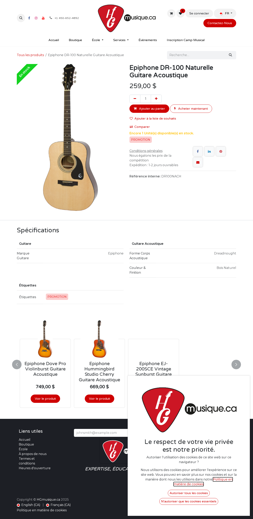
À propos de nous (32, 454)
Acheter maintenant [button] (192, 109)
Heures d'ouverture (35, 468)
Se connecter (199, 13)
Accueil (24, 440)
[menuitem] (53, 40)
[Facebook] (29, 18)
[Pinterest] (221, 151)
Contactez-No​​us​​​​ (220, 23)
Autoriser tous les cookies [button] (189, 493)
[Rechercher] (230, 55)
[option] (126, 364)
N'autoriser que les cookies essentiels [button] (188, 501)
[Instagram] (36, 18)
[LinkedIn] (209, 151)
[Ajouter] (156, 99)
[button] (21, 18)
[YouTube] (43, 18)
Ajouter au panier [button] (151, 109)
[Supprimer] (134, 99)
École (23, 449)
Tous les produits (30, 55)
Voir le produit (45, 399)
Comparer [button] (142, 127)
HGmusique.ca (48, 499)
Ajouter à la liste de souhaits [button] (155, 119)
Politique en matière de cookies (42, 510)
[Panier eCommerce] (171, 13)
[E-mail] (198, 162)
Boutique (26, 444)
